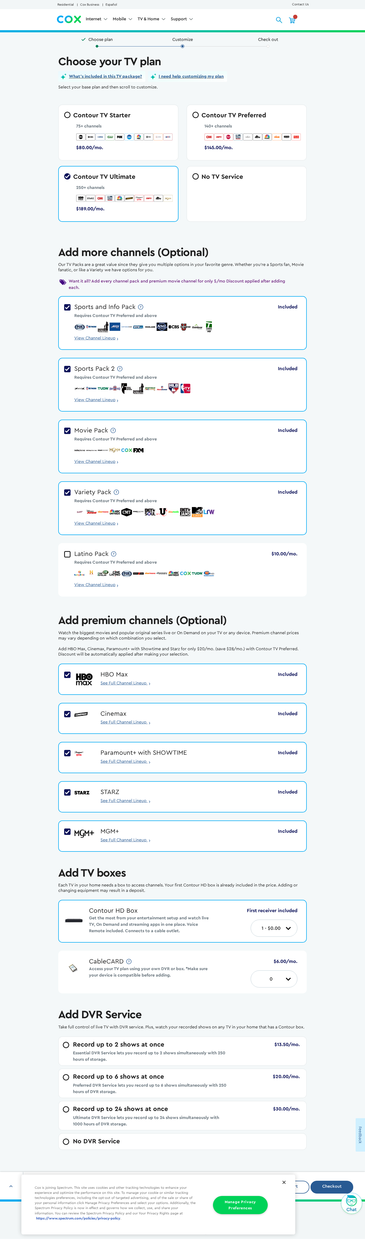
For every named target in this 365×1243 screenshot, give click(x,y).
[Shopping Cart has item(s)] (292, 20)
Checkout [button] (331, 1186)
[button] (101, 76)
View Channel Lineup (94, 338)
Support (179, 19)
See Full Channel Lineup (125, 683)
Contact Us (300, 4)
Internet (94, 19)
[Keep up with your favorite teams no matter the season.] (141, 307)
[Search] (279, 20)
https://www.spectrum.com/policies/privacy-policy (78, 1218)
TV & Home (149, 19)
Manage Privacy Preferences (240, 1205)
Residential (65, 4)
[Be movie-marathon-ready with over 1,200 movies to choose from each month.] (113, 430)
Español (111, 4)
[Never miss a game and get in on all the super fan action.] (120, 369)
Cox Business (89, 4)
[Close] (284, 1182)
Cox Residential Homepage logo (69, 20)
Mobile (120, 19)
